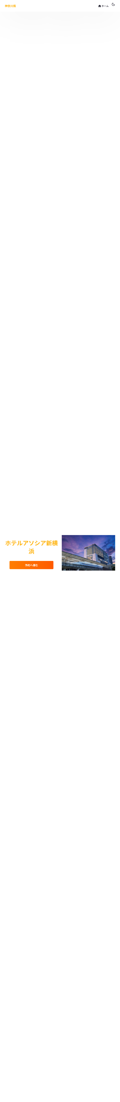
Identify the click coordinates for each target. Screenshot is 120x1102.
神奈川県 (10, 6)
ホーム (105, 6)
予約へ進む (31, 565)
